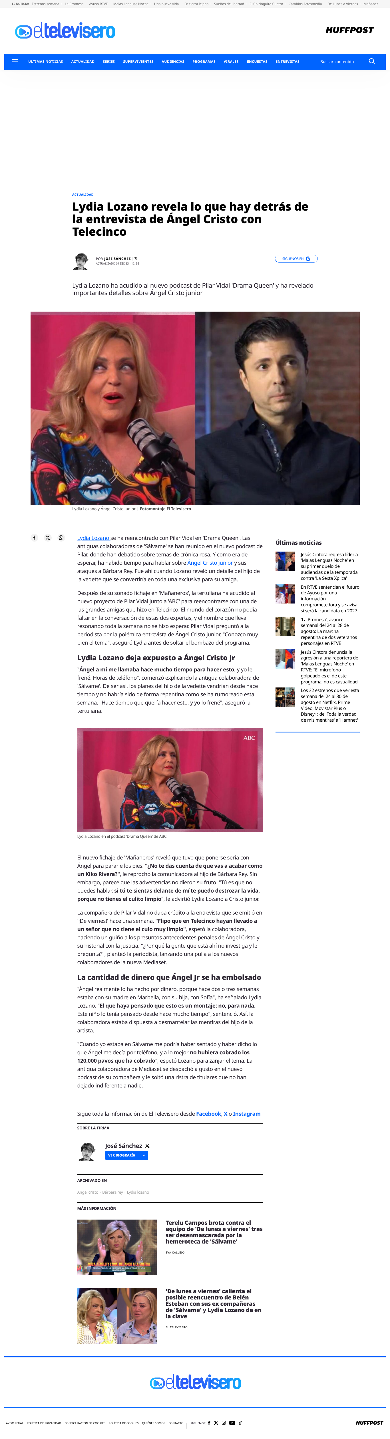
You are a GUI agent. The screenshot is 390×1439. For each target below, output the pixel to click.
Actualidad (83, 61)
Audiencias (173, 61)
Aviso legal (14, 1423)
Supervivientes (138, 61)
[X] (136, 258)
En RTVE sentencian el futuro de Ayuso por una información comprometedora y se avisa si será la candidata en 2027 (330, 599)
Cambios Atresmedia (306, 3)
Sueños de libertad (229, 3)
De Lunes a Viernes (343, 3)
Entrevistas (287, 61)
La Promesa (75, 3)
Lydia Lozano (93, 538)
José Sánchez (117, 259)
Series (109, 61)
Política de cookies (124, 1423)
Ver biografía (121, 1155)
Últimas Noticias (45, 61)
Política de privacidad (44, 1423)
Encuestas (257, 61)
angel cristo (87, 1192)
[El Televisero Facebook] (209, 1423)
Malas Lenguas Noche (131, 3)
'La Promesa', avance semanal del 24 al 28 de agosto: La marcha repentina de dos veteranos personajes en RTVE (329, 631)
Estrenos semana (46, 3)
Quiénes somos (153, 1423)
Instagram (247, 1113)
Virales (231, 61)
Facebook (208, 1113)
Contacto (175, 1423)
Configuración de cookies (85, 1423)
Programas (204, 61)
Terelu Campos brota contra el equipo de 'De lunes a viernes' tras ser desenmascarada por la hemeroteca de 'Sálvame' (214, 1232)
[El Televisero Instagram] (224, 1423)
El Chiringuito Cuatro (267, 3)
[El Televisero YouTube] (232, 1423)
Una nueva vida (167, 3)
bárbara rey (112, 1192)
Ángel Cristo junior (210, 562)
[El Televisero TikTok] (240, 1423)
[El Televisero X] (216, 1423)
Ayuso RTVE (98, 3)
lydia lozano (138, 1192)
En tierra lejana (197, 3)
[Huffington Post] (350, 31)
